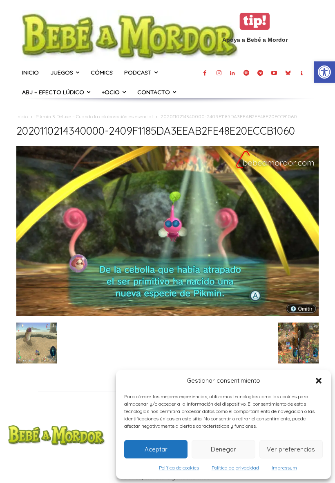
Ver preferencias (291, 449)
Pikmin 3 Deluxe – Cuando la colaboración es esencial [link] (94, 116)
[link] (324, 72)
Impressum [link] (284, 468)
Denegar (223, 449)
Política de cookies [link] (179, 468)
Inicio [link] (22, 116)
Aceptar (156, 449)
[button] (319, 381)
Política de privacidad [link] (235, 468)
